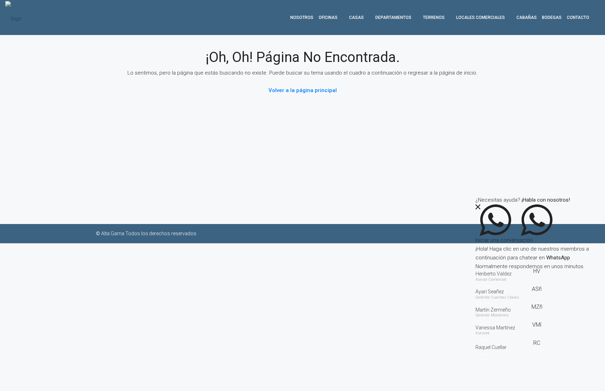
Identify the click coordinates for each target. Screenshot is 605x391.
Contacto (578, 17)
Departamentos (393, 17)
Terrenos (434, 17)
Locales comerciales (480, 17)
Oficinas (328, 17)
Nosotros (301, 17)
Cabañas (526, 17)
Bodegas (552, 17)
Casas (356, 17)
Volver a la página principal (303, 90)
